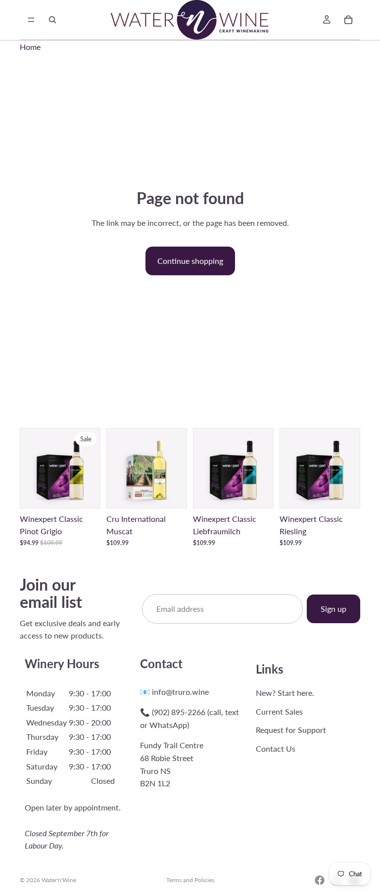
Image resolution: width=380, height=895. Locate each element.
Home (30, 46)
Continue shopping (190, 260)
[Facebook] (320, 880)
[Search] (52, 20)
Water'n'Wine (59, 880)
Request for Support (291, 729)
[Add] (85, 493)
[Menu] (31, 19)
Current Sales (279, 711)
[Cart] (348, 20)
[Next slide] (89, 468)
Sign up (333, 608)
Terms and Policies (190, 880)
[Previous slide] (31, 468)
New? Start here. (285, 692)
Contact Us (275, 748)
